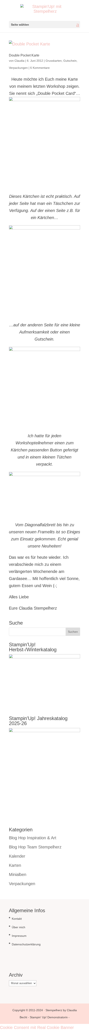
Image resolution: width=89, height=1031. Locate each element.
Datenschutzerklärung (26, 944)
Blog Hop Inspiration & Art (32, 838)
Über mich (18, 927)
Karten (15, 865)
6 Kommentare (40, 67)
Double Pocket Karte (24, 55)
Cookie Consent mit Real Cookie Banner (37, 1027)
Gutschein (70, 60)
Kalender (17, 856)
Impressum (19, 935)
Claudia (19, 60)
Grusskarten (54, 60)
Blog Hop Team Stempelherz (35, 847)
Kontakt (17, 918)
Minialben (17, 874)
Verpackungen (18, 67)
